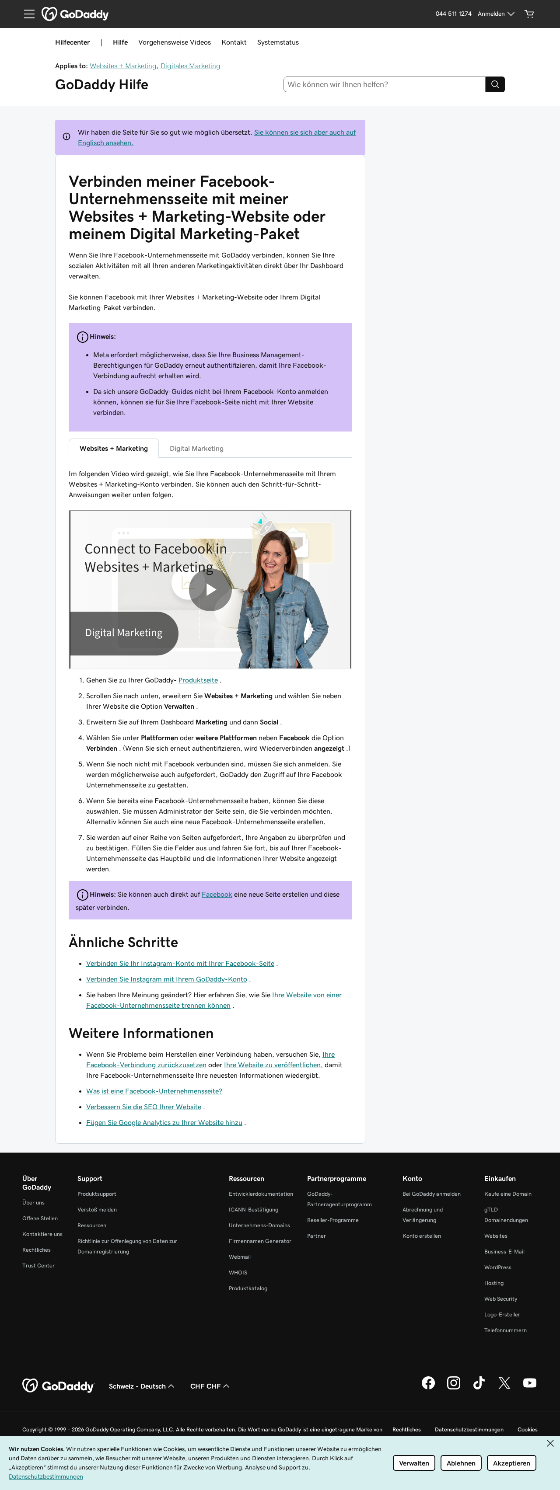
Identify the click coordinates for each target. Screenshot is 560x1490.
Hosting (494, 1283)
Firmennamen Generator (260, 1241)
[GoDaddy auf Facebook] (428, 1388)
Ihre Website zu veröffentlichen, (273, 1064)
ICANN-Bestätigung (253, 1209)
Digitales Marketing (190, 65)
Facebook (217, 894)
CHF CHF (205, 1385)
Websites (496, 1236)
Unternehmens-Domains (259, 1225)
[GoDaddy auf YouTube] (530, 1388)
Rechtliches (36, 1250)
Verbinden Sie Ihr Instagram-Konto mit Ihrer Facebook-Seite (180, 963)
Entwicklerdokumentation (261, 1194)
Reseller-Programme (333, 1220)
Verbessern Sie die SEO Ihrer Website (143, 1106)
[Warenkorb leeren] (529, 14)
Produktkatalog (248, 1288)
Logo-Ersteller (502, 1314)
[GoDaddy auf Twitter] (504, 1388)
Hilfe (120, 41)
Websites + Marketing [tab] (114, 448)
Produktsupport (96, 1194)
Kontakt (234, 41)
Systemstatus (278, 41)
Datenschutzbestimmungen (469, 1429)
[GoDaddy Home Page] (58, 1386)
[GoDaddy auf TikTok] (479, 1388)
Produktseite (198, 679)
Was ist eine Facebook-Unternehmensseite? (154, 1090)
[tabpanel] (210, 671)
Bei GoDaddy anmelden (431, 1194)
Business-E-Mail (504, 1251)
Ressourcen (91, 1225)
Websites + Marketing (123, 65)
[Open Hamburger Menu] (25, 13)
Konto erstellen (421, 1236)
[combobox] (384, 84)
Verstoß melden (97, 1209)
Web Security (500, 1299)
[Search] (495, 84)
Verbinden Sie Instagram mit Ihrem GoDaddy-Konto (166, 978)
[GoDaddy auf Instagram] (454, 1388)
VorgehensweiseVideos (174, 41)
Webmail (240, 1257)
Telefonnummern (505, 1330)
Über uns (33, 1202)
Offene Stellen (40, 1218)
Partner (316, 1236)
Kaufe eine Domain (508, 1194)
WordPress (497, 1267)
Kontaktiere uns (42, 1234)
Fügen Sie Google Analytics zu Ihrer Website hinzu (164, 1122)
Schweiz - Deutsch (137, 1385)
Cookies (528, 1429)
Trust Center (38, 1265)
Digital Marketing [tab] (197, 448)
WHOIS (238, 1272)
